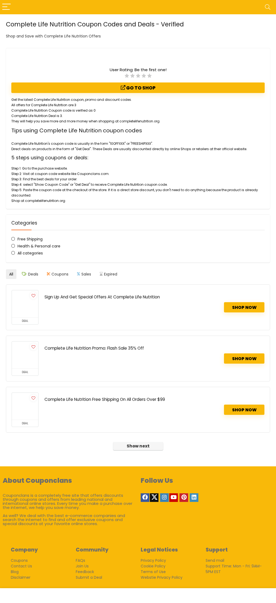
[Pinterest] (184, 497)
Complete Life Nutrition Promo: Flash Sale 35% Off (94, 348)
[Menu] (6, 7)
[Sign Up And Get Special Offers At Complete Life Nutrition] (25, 303)
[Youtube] (173, 497)
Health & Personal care (39, 246)
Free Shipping (30, 239)
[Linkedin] (194, 497)
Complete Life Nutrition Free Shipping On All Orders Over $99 (104, 399)
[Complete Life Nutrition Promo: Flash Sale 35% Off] (25, 355)
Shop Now (244, 307)
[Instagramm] (164, 497)
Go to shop (140, 88)
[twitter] (154, 497)
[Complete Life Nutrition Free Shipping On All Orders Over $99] (25, 406)
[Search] (267, 7)
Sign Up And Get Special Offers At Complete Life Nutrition (102, 297)
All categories (30, 253)
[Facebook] (145, 497)
